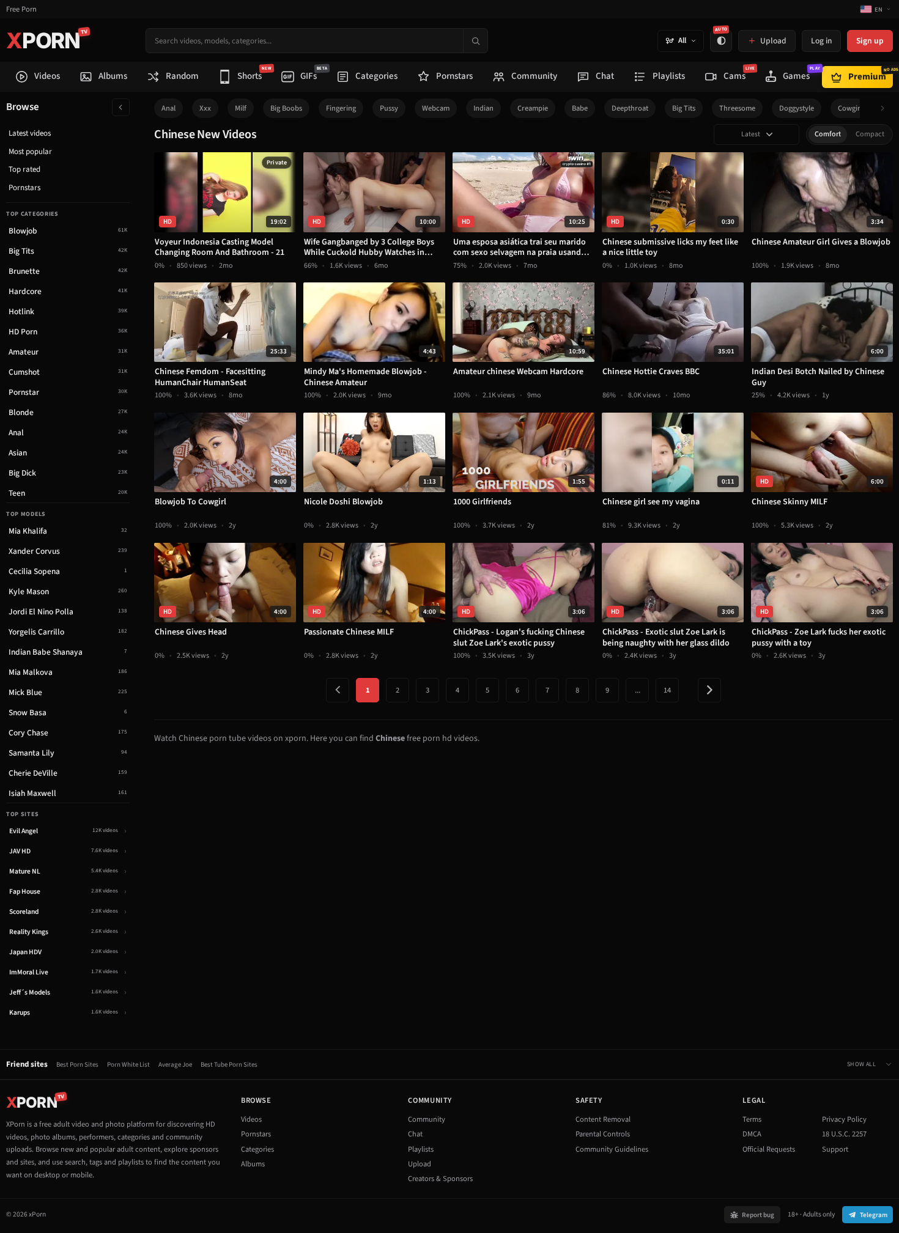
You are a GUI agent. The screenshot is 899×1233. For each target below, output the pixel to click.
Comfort (828, 134)
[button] (885, 108)
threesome (737, 108)
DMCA (751, 1133)
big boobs (286, 108)
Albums (253, 1163)
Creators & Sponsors (440, 1178)
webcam (436, 108)
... (637, 690)
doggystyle (796, 108)
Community (426, 1119)
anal (168, 108)
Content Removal (603, 1119)
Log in (821, 40)
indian (483, 108)
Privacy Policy (844, 1119)
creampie (532, 108)
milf (240, 108)
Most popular (30, 151)
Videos (251, 1119)
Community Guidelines (611, 1149)
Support (835, 1149)
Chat (415, 1133)
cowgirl (850, 108)
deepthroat (630, 108)
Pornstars (24, 187)
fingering (341, 108)
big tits (683, 108)
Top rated (24, 169)
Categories (257, 1149)
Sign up (870, 40)
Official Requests (768, 1149)
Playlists (421, 1149)
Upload (419, 1163)
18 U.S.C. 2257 (844, 1133)
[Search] (475, 41)
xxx (205, 108)
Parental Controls (602, 1133)
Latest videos (30, 133)
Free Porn (21, 9)
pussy (389, 108)
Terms (751, 1119)
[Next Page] (709, 690)
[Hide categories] (121, 107)
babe (580, 108)
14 (667, 690)
